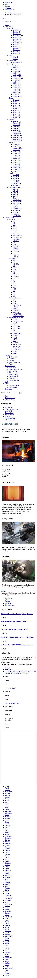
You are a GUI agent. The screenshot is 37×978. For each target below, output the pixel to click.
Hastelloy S (16, 50)
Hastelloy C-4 (17, 34)
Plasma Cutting (13, 375)
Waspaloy (16, 214)
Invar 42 (15, 57)
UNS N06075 (9, 671)
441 (14, 291)
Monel (11, 173)
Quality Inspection (14, 362)
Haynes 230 (16, 107)
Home (7, 25)
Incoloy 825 (16, 80)
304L (14, 228)
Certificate (12, 358)
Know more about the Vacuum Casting (14, 621)
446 (14, 296)
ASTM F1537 (17, 344)
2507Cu (15, 307)
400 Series (12, 259)
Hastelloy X (16, 53)
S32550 (15, 337)
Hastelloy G (16, 41)
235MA (15, 303)
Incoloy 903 (16, 85)
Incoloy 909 (16, 89)
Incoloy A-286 (17, 96)
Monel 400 (16, 175)
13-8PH (15, 319)
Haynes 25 (16, 100)
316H (14, 242)
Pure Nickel (12, 60)
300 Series (12, 219)
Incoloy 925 (16, 91)
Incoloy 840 (16, 82)
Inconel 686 (16, 153)
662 (14, 332)
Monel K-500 (17, 184)
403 (14, 260)
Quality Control (13, 357)
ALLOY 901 (27, 671)
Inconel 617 (16, 150)
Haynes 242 (16, 110)
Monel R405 (17, 185)
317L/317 (16, 246)
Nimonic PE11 (17, 137)
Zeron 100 (16, 312)
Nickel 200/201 (17, 62)
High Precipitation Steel (16, 317)
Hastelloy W (16, 51)
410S (14, 269)
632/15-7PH (16, 328)
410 (14, 266)
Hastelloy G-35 (17, 44)
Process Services (10, 366)
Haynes (11, 98)
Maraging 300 (17, 201)
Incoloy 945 (16, 94)
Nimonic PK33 (17, 141)
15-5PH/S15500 (18, 321)
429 (14, 275)
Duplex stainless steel (15, 298)
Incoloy (11, 64)
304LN (15, 230)
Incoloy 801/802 (18, 78)
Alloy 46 (15, 192)
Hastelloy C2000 (18, 35)
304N (14, 232)
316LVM (15, 248)
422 (14, 273)
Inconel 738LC (17, 167)
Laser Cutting (13, 371)
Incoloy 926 (16, 93)
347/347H (16, 255)
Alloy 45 (15, 191)
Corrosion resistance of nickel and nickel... (15, 629)
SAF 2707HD (17, 314)
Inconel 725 (16, 166)
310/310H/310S (18, 237)
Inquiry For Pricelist (7, 662)
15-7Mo (15, 323)
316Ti (14, 244)
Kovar (15, 198)
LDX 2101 (16, 310)
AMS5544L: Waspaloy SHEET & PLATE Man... (17, 637)
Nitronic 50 (16, 346)
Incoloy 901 (16, 84)
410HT (15, 267)
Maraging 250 (17, 200)
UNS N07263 (15, 673)
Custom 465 (16, 350)
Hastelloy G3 (17, 46)
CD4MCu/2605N (18, 316)
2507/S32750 (17, 305)
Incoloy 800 (16, 73)
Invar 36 (15, 59)
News (6, 383)
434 (14, 280)
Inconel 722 (16, 164)
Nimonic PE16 (17, 139)
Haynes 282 (16, 116)
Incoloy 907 (16, 87)
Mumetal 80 (16, 210)
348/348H (16, 257)
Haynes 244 (16, 112)
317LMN (16, 250)
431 (14, 278)
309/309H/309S (18, 235)
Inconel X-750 (17, 169)
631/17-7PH (16, 326)
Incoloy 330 (16, 71)
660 (14, 330)
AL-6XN (15, 342)
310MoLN (16, 239)
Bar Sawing (12, 367)
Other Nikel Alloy (14, 187)
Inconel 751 (16, 171)
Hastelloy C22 (17, 37)
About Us (8, 355)
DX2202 (15, 309)
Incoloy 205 (16, 69)
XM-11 (15, 353)
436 (14, 282)
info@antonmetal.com (16, 13)
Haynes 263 (16, 114)
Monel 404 (16, 178)
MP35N (15, 207)
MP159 (15, 205)
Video (10, 364)
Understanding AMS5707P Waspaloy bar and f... (17, 645)
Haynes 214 (16, 105)
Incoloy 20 (16, 66)
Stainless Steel (9, 217)
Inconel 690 (16, 155)
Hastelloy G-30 (17, 43)
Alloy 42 (15, 189)
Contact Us (8, 389)
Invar (10, 55)
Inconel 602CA (17, 148)
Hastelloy (12, 28)
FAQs (6, 382)
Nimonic (11, 119)
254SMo (15, 335)
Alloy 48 (15, 194)
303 (14, 223)
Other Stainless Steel (15, 333)
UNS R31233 (17, 216)
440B (14, 287)
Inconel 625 (16, 151)
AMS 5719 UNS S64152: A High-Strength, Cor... (17, 614)
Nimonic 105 (17, 130)
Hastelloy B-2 (17, 30)
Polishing (12, 378)
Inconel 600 (16, 144)
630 (14, 325)
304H (14, 226)
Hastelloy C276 (17, 39)
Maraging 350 (17, 203)
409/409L (16, 264)
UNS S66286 (18, 671)
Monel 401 (16, 176)
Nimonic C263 (17, 135)
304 (14, 225)
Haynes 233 (16, 109)
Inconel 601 (16, 146)
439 (14, 284)
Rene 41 (15, 212)
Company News (14, 385)
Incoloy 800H (17, 75)
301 (14, 221)
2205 (14, 300)
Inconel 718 (16, 162)
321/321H (16, 251)
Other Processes (14, 373)
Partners (11, 360)
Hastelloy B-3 (17, 32)
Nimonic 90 (16, 126)
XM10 (15, 351)
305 (14, 234)
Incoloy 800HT (17, 76)
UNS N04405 (24, 673)
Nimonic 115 (17, 132)
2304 (14, 301)
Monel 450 (16, 182)
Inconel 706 (16, 159)
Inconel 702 (16, 157)
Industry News (13, 387)
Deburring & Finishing (16, 369)
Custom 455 (16, 348)
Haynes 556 (16, 118)
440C (14, 289)
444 (14, 294)
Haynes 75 (16, 101)
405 (14, 262)
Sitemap (7, 668)
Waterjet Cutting (14, 380)
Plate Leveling (13, 376)
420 (14, 271)
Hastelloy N (16, 48)
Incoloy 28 (16, 68)
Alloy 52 (15, 196)
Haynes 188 (16, 103)
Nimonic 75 (16, 121)
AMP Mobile (9, 669)
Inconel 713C (17, 160)
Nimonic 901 (17, 134)
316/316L (16, 241)
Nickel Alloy (9, 26)
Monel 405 (16, 180)
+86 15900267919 (10, 688)
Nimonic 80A (17, 123)
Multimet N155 (17, 209)
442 (14, 292)
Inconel (11, 142)
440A (14, 285)
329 (14, 253)
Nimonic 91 (16, 128)
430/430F (16, 276)
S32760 (15, 339)
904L (14, 341)
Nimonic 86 (16, 125)
